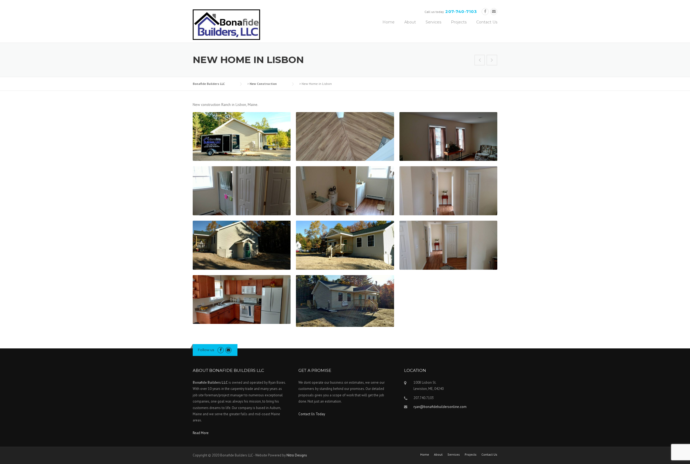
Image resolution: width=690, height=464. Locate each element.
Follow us (206, 350)
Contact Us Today (311, 414)
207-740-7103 (461, 11)
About (410, 22)
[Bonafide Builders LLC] (226, 24)
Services (433, 22)
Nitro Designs (297, 455)
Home (388, 22)
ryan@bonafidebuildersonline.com (440, 406)
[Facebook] (485, 11)
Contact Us (486, 22)
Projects (459, 22)
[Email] (493, 11)
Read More (201, 433)
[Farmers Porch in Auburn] (479, 60)
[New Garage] (492, 60)
